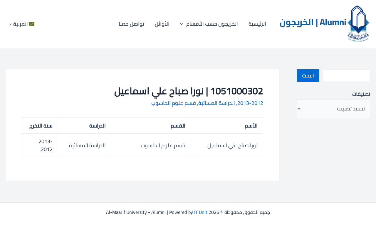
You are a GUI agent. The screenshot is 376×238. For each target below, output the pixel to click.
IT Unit (200, 212)
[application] (183, 24)
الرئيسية (257, 24)
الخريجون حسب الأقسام (212, 24)
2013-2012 (250, 103)
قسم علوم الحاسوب (173, 103)
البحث (308, 75)
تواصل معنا (131, 24)
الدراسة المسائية (216, 103)
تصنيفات (361, 94)
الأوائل (162, 24)
